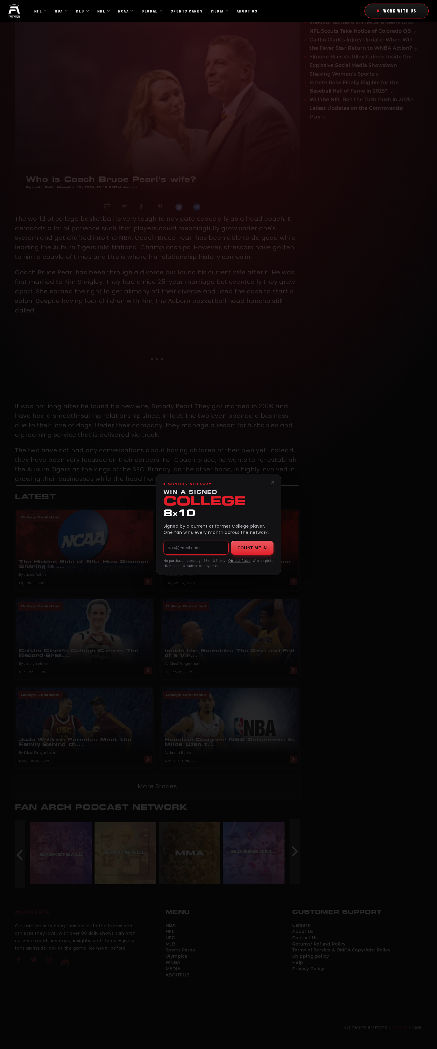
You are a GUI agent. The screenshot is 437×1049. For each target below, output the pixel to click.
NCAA (123, 10)
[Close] (273, 482)
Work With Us (399, 10)
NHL (101, 10)
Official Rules (239, 561)
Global (150, 10)
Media (217, 10)
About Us (247, 10)
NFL (38, 10)
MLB (80, 10)
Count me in (252, 547)
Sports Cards (187, 10)
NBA (59, 10)
